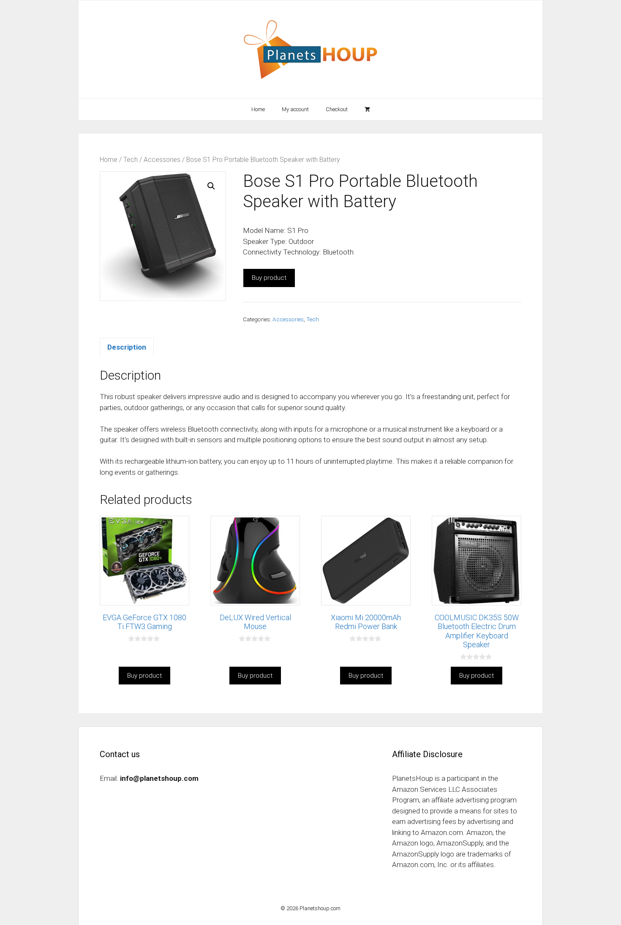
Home (258, 109)
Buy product (269, 278)
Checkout (337, 109)
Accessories (162, 160)
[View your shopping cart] (367, 109)
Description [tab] (126, 347)
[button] (211, 186)
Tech (130, 160)
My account (295, 109)
